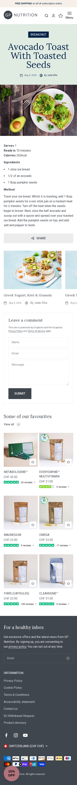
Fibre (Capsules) (16, 593)
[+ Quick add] (33, 462)
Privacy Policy (15, 331)
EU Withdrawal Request (19, 716)
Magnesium (12, 535)
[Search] (46, 16)
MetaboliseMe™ (16, 472)
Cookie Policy (13, 687)
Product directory (15, 723)
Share (41, 238)
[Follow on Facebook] (6, 735)
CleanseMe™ (48, 593)
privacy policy (17, 646)
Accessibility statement (19, 702)
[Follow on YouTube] (25, 735)
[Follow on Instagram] (15, 735)
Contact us (11, 709)
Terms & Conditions (16, 695)
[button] (11, 773)
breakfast (38, 34)
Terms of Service (36, 331)
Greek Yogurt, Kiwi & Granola (28, 295)
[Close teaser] (20, 764)
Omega (44, 535)
